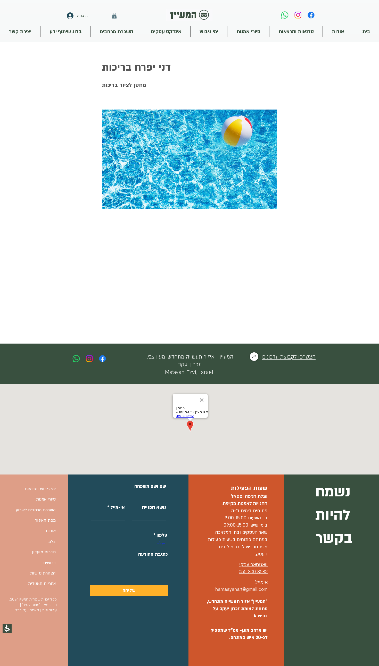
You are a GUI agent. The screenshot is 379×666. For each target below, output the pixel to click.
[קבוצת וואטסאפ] (254, 356)
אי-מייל (117, 507)
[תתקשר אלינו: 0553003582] (76, 358)
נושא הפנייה (154, 507)
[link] (284, 15)
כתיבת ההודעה (153, 554)
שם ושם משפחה (150, 486)
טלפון (161, 535)
